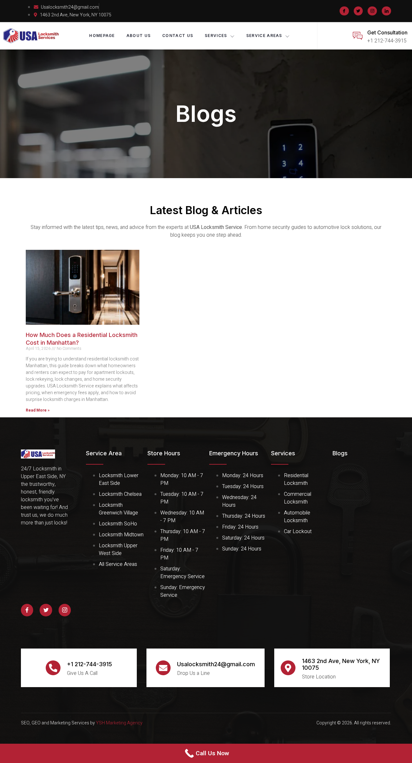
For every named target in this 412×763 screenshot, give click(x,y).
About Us (138, 35)
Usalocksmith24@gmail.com (216, 664)
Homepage (102, 35)
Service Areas (264, 35)
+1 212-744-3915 (89, 664)
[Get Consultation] (357, 36)
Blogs (340, 453)
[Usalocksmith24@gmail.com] (163, 667)
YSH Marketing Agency (119, 723)
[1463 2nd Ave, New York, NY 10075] (288, 667)
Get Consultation (387, 32)
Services (216, 35)
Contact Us (177, 35)
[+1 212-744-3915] (53, 667)
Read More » (38, 410)
